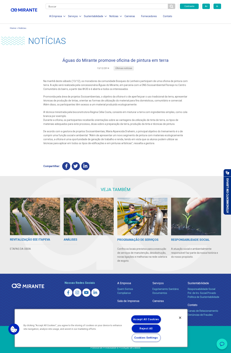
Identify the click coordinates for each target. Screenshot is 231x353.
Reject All (146, 328)
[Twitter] (76, 166)
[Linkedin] (85, 166)
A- (217, 6)
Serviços (158, 283)
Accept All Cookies (146, 319)
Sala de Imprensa (128, 301)
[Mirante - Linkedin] (95, 292)
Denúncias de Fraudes (200, 314)
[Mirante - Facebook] (68, 292)
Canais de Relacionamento (203, 310)
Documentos (159, 293)
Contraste (189, 6)
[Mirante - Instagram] (77, 292)
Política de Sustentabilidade (203, 297)
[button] (14, 329)
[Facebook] (66, 166)
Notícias (22, 28)
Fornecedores (149, 16)
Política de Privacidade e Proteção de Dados (115, 347)
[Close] (180, 318)
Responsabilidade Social (201, 289)
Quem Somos (125, 289)
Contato (167, 16)
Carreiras (130, 16)
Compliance (124, 293)
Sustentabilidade (198, 283)
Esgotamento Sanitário (165, 289)
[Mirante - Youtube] (86, 292)
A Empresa (124, 283)
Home (13, 28)
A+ (206, 6)
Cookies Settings (146, 337)
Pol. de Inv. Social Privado (202, 293)
